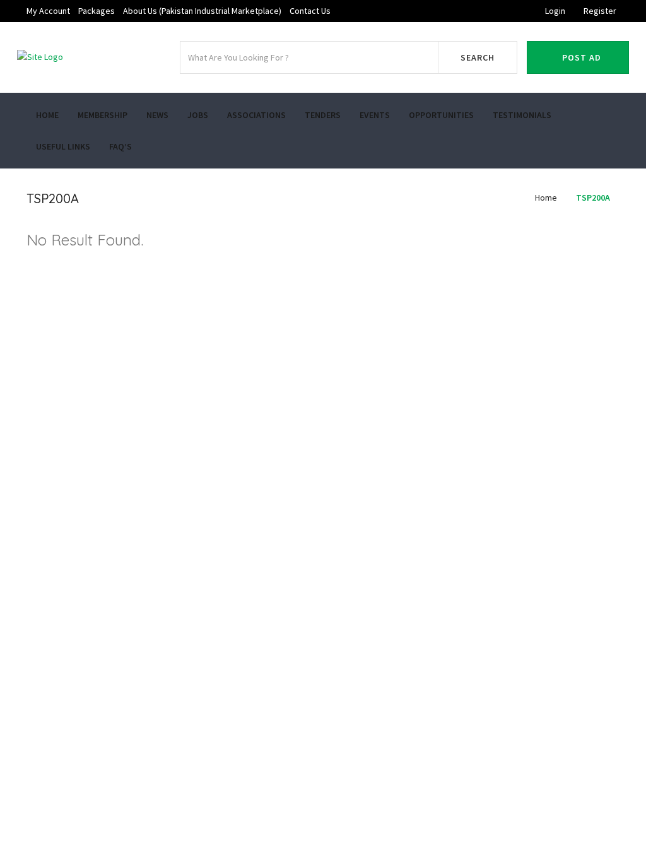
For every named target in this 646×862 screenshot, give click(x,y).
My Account (48, 10)
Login (555, 10)
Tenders (323, 115)
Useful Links (63, 146)
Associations (256, 115)
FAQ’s (120, 146)
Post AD (581, 57)
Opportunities (441, 115)
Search (478, 57)
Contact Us (310, 10)
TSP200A (593, 197)
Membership (102, 115)
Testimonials (522, 115)
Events (375, 115)
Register (600, 10)
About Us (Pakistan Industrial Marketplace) (202, 10)
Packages (96, 10)
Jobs (197, 115)
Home (47, 115)
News (157, 115)
